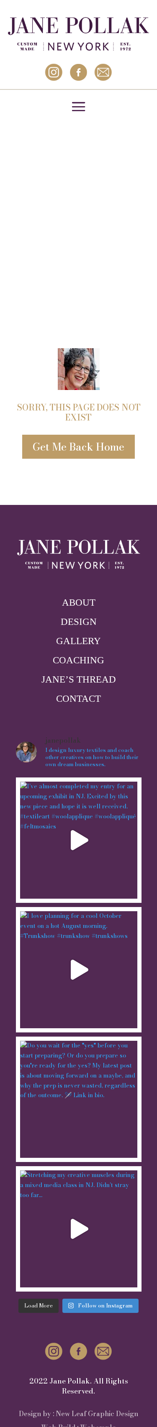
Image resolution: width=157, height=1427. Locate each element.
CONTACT (78, 698)
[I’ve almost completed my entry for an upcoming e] (78, 840)
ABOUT (78, 602)
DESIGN (79, 622)
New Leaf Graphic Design (97, 1414)
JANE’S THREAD (78, 679)
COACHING (78, 660)
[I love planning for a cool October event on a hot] (78, 969)
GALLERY (78, 641)
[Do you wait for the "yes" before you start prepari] (78, 1099)
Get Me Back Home (78, 447)
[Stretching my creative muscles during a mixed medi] (78, 1228)
